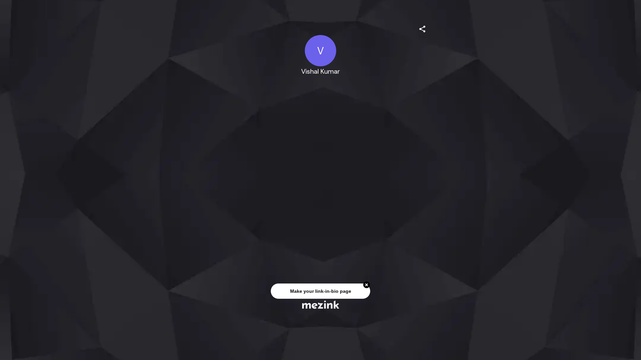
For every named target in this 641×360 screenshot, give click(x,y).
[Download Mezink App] (320, 304)
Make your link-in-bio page (320, 291)
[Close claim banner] (366, 285)
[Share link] (422, 28)
